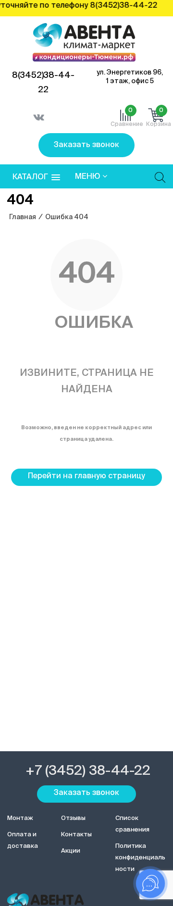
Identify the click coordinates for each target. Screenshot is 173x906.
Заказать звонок (86, 145)
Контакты (76, 835)
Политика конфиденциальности (140, 857)
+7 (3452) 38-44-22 (87, 771)
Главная (22, 217)
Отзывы (73, 818)
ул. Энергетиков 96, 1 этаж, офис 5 (130, 77)
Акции (70, 851)
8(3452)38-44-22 (43, 82)
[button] (36, 178)
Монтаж (20, 818)
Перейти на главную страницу (86, 476)
